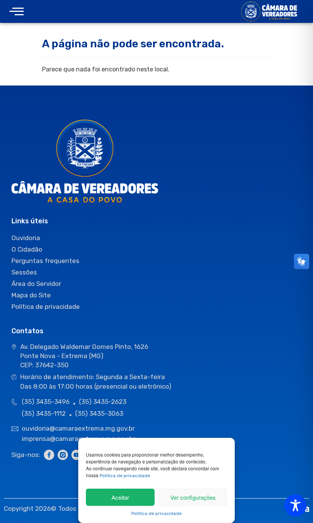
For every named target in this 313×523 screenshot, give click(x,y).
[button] (17, 11)
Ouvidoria (25, 238)
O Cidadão (26, 249)
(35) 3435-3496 (45, 401)
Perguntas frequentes (45, 261)
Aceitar (120, 497)
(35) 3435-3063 (99, 413)
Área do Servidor (36, 283)
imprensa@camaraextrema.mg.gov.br (78, 438)
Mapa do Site (31, 295)
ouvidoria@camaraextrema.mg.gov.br (79, 428)
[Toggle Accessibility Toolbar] (295, 505)
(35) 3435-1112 (44, 413)
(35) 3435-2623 (102, 401)
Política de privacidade (125, 475)
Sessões (24, 272)
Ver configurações (193, 497)
